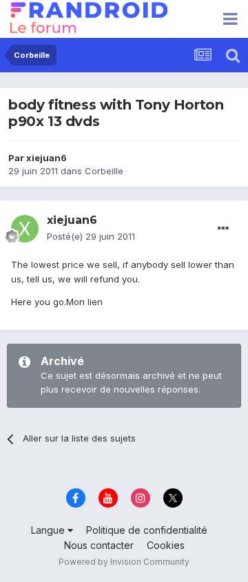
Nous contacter (99, 545)
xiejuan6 (46, 157)
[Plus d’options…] (223, 228)
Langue (49, 530)
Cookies (166, 545)
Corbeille (104, 170)
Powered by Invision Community (124, 562)
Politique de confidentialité (146, 530)
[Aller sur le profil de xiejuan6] (25, 228)
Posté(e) (91, 236)
